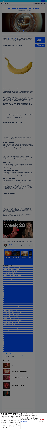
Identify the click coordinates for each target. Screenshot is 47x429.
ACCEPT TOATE (42, 419)
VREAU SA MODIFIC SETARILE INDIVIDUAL (41, 421)
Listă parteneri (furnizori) (24, 421)
